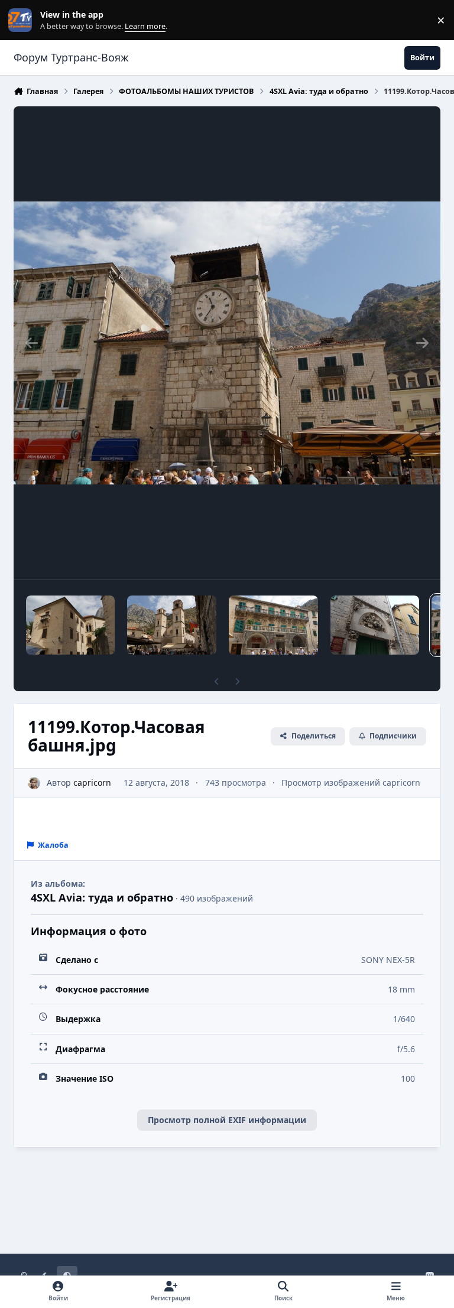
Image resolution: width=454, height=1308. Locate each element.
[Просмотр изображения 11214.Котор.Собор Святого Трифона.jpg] (171, 625)
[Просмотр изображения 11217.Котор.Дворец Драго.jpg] (70, 625)
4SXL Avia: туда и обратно (102, 897)
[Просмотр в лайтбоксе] (227, 342)
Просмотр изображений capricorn (350, 782)
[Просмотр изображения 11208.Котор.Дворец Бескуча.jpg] (375, 625)
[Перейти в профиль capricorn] (34, 783)
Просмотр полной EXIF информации (227, 1119)
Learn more (23, 20)
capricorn (92, 782)
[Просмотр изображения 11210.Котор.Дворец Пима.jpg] (273, 625)
